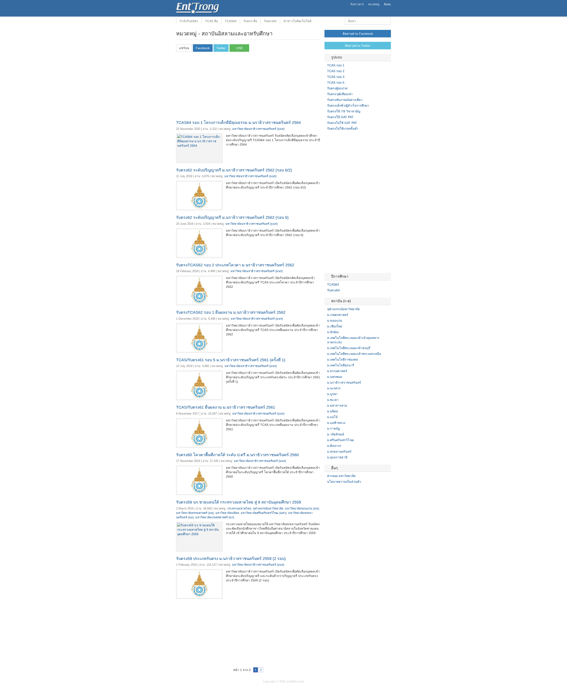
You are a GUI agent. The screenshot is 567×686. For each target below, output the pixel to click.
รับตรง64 (270, 21)
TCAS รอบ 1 (335, 65)
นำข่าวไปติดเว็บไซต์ (297, 21)
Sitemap (342, 490)
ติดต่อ (387, 4)
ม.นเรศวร (334, 388)
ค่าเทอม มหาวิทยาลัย (341, 476)
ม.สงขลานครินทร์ (339, 451)
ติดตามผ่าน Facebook (358, 33)
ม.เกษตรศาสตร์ (337, 315)
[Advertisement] (248, 87)
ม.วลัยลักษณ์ (335, 434)
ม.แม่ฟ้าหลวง (336, 423)
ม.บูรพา (332, 394)
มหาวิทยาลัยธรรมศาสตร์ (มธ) (195, 513)
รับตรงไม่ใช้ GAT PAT (342, 123)
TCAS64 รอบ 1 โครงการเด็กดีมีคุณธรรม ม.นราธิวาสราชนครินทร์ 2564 (238, 122)
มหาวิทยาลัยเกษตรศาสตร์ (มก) (214, 517)
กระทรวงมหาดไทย (239, 508)
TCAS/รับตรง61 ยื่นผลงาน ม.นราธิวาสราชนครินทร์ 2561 (225, 407)
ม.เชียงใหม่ (334, 326)
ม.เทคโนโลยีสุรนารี (340, 365)
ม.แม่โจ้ (332, 417)
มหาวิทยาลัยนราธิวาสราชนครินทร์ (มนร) (258, 129)
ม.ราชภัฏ (333, 428)
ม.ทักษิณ (333, 332)
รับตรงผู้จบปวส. (337, 88)
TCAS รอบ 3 (335, 77)
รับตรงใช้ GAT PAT (340, 117)
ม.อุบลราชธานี (337, 457)
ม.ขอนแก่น (334, 320)
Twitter (331, 490)
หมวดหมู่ (373, 4)
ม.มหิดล (332, 411)
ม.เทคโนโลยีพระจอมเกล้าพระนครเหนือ (354, 353)
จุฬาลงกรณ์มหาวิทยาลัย (268, 508)
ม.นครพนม (334, 377)
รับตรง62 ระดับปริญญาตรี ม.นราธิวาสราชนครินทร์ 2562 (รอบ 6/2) (234, 170)
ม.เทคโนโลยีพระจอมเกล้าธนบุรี (348, 348)
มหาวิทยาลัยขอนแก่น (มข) (302, 508)
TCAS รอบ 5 (335, 82)
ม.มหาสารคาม (337, 405)
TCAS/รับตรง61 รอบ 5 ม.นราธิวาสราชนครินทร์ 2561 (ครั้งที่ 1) (230, 360)
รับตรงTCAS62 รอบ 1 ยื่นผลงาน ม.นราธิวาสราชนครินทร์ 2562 (230, 312)
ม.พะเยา (332, 400)
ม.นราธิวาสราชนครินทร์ (344, 382)
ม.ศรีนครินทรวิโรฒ (340, 440)
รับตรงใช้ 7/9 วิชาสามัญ (343, 111)
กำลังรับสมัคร (189, 21)
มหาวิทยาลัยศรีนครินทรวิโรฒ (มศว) (263, 513)
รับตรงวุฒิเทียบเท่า (340, 94)
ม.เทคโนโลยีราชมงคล (342, 359)
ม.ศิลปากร (334, 446)
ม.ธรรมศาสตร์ (337, 371)
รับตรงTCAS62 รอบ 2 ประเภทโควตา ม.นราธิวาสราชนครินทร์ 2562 (235, 265)
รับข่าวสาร (357, 4)
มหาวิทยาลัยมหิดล (227, 513)
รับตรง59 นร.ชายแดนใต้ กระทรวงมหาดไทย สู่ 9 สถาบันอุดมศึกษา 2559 (238, 502)
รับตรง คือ (250, 21)
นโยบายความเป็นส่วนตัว (344, 481)
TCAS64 (231, 21)
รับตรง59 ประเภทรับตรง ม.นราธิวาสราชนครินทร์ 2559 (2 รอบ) (231, 558)
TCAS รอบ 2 (335, 71)
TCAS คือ (211, 21)
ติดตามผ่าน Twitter (358, 45)
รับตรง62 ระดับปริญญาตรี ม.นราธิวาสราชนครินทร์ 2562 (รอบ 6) (232, 217)
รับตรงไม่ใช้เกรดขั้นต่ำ (342, 128)
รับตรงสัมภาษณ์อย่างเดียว (344, 100)
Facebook (326, 490)
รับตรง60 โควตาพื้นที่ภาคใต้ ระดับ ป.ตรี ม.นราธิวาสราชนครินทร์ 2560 (237, 455)
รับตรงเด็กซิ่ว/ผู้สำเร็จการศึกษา (348, 105)
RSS (337, 490)
